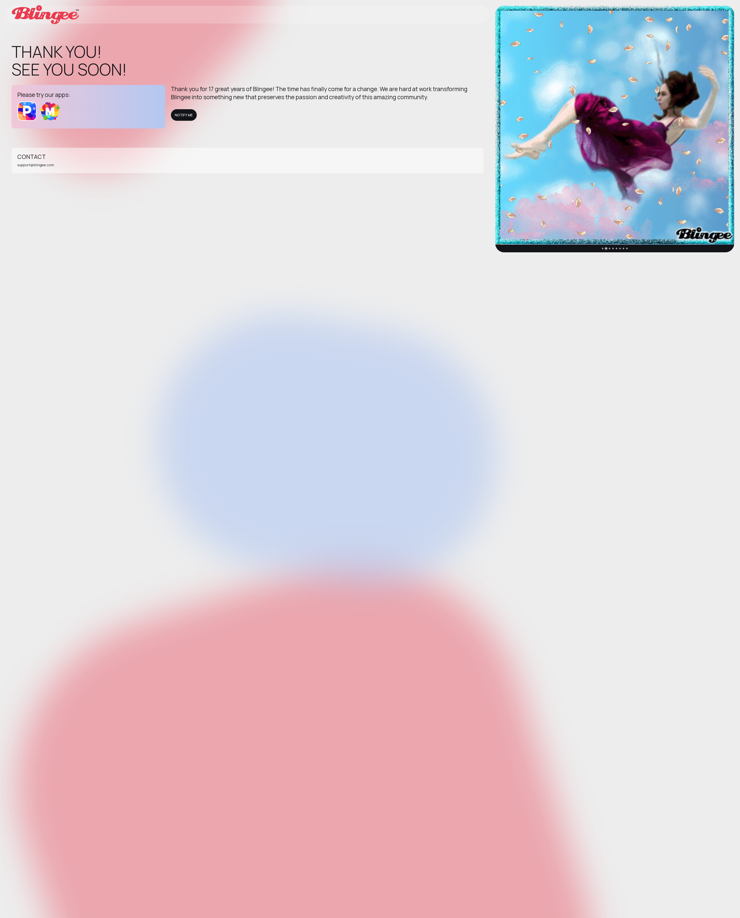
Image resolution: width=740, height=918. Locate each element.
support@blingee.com (35, 165)
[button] (602, 248)
